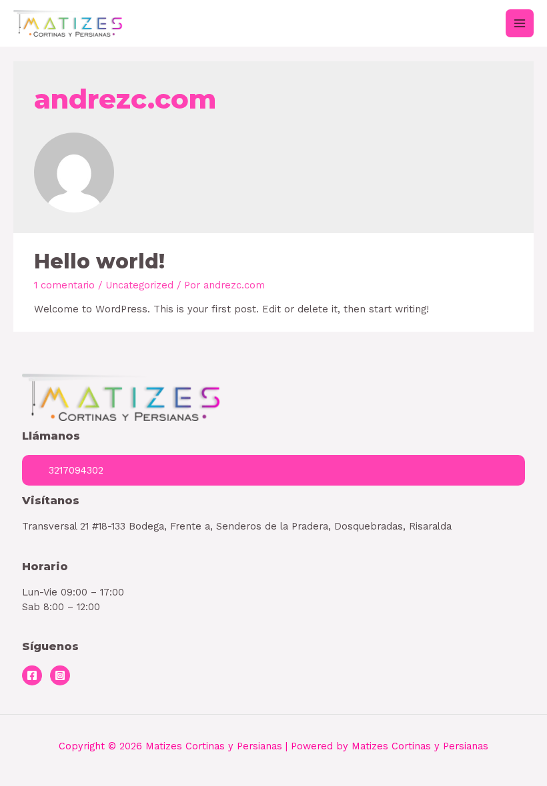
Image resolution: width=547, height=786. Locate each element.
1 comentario (64, 285)
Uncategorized (139, 285)
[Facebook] (32, 675)
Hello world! (99, 261)
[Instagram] (60, 675)
